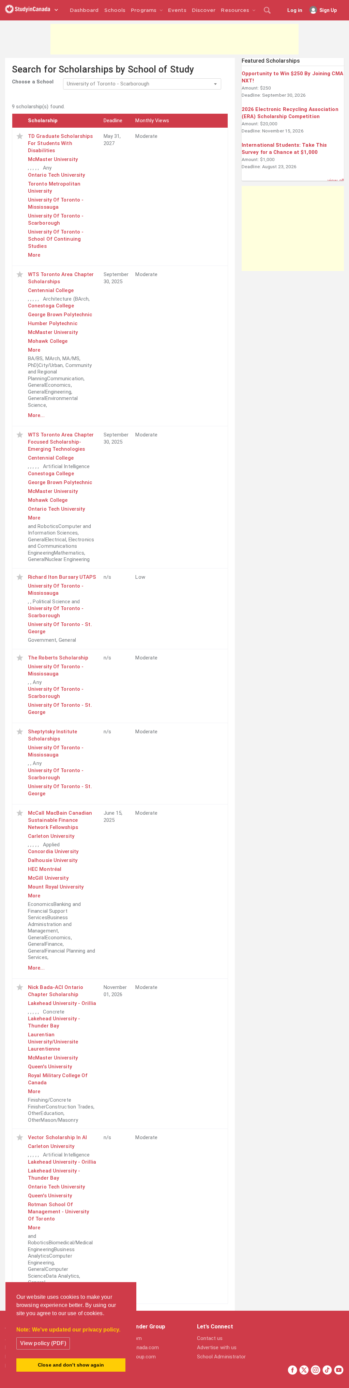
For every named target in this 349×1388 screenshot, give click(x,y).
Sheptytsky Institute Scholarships (52, 735)
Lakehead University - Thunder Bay (54, 1022)
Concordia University (53, 851)
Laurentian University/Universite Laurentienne (53, 1042)
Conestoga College (51, 306)
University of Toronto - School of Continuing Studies (56, 239)
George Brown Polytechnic (60, 315)
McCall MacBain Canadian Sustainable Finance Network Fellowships (60, 820)
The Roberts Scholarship (58, 658)
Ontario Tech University (56, 175)
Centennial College (51, 290)
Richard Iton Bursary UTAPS (62, 577)
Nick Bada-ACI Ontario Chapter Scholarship (55, 991)
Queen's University (50, 1067)
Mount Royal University (56, 887)
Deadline (113, 120)
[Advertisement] (174, 39)
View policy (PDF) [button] (43, 1343)
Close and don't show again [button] (71, 1365)
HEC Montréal (44, 869)
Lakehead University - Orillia (62, 1003)
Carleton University (51, 836)
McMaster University (53, 159)
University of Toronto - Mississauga (56, 203)
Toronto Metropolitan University (54, 187)
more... (36, 415)
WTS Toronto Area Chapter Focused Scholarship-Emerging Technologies (61, 442)
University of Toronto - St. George (60, 628)
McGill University (48, 878)
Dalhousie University (52, 860)
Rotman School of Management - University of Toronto (58, 1211)
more (34, 255)
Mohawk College (47, 341)
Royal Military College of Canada (58, 1079)
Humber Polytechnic (52, 323)
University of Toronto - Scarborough (56, 219)
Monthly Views (152, 120)
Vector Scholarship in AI (57, 1137)
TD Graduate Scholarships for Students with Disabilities (60, 143)
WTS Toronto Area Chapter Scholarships (61, 278)
